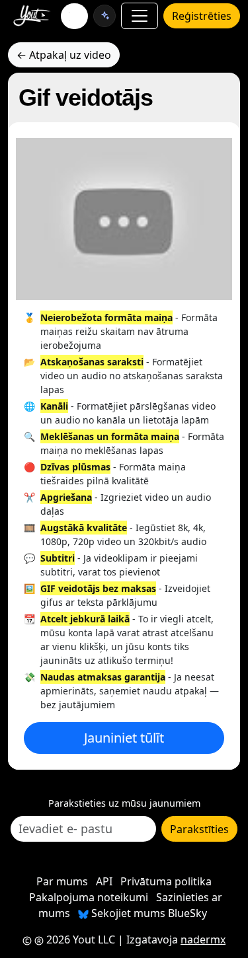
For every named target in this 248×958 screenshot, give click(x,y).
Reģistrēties (201, 16)
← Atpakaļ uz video (64, 55)
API (104, 881)
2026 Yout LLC (79, 939)
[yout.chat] (104, 16)
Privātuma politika (166, 881)
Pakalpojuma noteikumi (88, 897)
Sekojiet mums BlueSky (148, 913)
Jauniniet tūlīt (124, 738)
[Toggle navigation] (139, 16)
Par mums (62, 881)
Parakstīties (199, 829)
